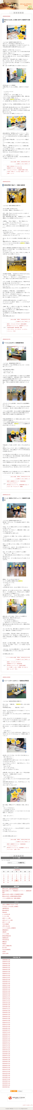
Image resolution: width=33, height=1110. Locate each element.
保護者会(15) (5, 937)
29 (29, 880)
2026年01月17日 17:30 (25, 476)
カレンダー (12, 669)
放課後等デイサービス (23, 325)
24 (8, 880)
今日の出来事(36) (6, 949)
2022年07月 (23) (6, 1055)
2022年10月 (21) (6, 1049)
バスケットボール (10, 329)
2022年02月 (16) (6, 1065)
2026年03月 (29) (6, 969)
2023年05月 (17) (6, 1036)
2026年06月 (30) (6, 963)
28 (25, 880)
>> (22, 12)
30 (3, 882)
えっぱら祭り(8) (6, 914)
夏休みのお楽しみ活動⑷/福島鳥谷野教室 (11, 896)
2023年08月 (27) (6, 1030)
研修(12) (4, 943)
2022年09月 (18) (6, 1051)
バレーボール (24, 329)
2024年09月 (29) (6, 1004)
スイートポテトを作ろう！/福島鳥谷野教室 (16, 680)
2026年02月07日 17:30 (25, 319)
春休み (26, 169)
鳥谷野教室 (21, 847)
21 (25, 878)
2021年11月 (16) (6, 1071)
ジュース (12, 173)
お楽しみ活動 (13, 161)
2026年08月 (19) (6, 959)
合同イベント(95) (6, 918)
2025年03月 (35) (6, 993)
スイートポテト (10, 849)
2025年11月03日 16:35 (25, 839)
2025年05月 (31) (6, 989)
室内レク (13, 171)
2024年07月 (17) (6, 1008)
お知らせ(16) (5, 953)
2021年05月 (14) (6, 1083)
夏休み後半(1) (5, 910)
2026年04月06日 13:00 (25, 161)
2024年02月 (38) (6, 1018)
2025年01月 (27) (6, 997)
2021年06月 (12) (6, 1081)
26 (16, 880)
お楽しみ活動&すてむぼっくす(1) (10, 904)
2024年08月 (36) (6, 1006)
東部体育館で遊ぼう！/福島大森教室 (14, 185)
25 (12, 880)
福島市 (8, 166)
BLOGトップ (27, 163)
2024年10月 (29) (6, 1002)
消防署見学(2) (5, 908)
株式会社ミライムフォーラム (16, 166)
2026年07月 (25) (6, 961)
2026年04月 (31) (6, 967)
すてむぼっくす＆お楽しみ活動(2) (10, 906)
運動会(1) (4, 941)
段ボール (26, 667)
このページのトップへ (28, 1105)
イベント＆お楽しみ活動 (11, 657)
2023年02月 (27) (6, 1042)
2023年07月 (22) (6, 1032)
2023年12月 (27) (6, 1022)
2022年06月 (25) (6, 1057)
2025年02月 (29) (6, 995)
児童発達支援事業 (10, 327)
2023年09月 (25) (6, 1028)
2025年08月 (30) (6, 983)
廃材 (8, 669)
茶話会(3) (4, 912)
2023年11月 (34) (6, 1024)
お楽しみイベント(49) (7, 920)
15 (29, 877)
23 (3, 880)
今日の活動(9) (5, 924)
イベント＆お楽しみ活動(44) (9, 928)
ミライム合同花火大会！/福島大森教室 (11, 898)
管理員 (18, 161)
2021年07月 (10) (6, 1079)
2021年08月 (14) (6, 1077)
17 (8, 878)
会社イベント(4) (6, 922)
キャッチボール (18, 329)
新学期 (22, 171)
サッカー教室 (9, 667)
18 (12, 878)
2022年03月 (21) (6, 1063)
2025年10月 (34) (6, 979)
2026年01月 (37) (6, 973)
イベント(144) (5, 933)
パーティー (26, 171)
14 (25, 877)
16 (3, 878)
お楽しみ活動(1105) (7, 945)
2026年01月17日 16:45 (25, 657)
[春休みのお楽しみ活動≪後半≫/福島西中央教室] (16, 32)
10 (8, 877)
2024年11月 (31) (6, 1000)
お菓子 (8, 173)
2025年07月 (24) (6, 985)
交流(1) (4, 951)
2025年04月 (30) (6, 991)
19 (16, 878)
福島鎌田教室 (22, 484)
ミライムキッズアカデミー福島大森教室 (18, 323)
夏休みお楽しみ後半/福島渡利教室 (10, 888)
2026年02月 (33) (6, 971)
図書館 (21, 486)
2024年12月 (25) (6, 998)
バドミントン (9, 331)
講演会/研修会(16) (6, 935)
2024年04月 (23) (6, 1014)
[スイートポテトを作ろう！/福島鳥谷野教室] (16, 691)
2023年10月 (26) (6, 1026)
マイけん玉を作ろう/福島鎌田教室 (14, 342)
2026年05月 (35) (6, 965)
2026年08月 (17, 869)
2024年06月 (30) (6, 1010)
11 (12, 877)
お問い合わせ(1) (6, 926)
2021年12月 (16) (6, 1069)
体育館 (19, 667)
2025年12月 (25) (6, 975)
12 (16, 877)
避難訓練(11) (5, 930)
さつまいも (27, 847)
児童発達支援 (22, 481)
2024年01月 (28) (6, 1020)
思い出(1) (4, 947)
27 (20, 880)
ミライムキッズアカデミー (12, 169)
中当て (14, 331)
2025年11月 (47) (6, 977)
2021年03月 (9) (5, 1087)
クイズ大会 (18, 171)
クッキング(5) (5, 916)
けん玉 (8, 486)
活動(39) (4, 932)
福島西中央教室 (21, 169)
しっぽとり (15, 667)
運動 (21, 327)
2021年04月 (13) (6, 1085)
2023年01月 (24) (6, 1044)
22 (29, 878)
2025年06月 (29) (6, 987)
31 (8, 882)
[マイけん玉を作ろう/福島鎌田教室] (16, 353)
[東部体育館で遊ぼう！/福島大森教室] (16, 195)
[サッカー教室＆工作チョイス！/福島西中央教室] (16, 510)
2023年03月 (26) (6, 1040)
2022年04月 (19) (6, 1061)
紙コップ (27, 484)
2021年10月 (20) (6, 1073)
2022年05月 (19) (6, 1059)
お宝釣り (9, 171)
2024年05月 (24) (6, 1012)
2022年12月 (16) (6, 1046)
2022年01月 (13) (6, 1067)
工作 (11, 486)
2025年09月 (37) (6, 981)
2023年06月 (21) (6, 1034)
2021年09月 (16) (6, 1075)
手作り (16, 669)
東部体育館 (17, 327)
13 (20, 877)
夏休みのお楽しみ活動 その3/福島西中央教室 (12, 894)
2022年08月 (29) (6, 1053)
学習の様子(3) (5, 939)
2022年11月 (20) (6, 1048)
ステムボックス (16, 486)
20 (20, 878)
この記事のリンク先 (20, 163)
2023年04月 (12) (6, 1038)
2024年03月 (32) (6, 1016)
